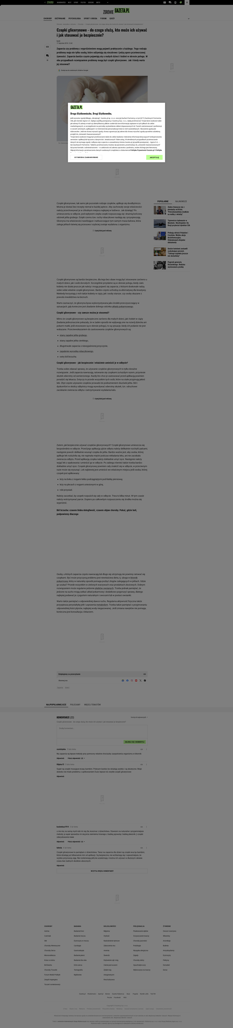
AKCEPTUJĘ (154, 157)
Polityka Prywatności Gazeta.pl (142, 150)
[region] (116, 132)
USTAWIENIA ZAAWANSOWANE (86, 157)
